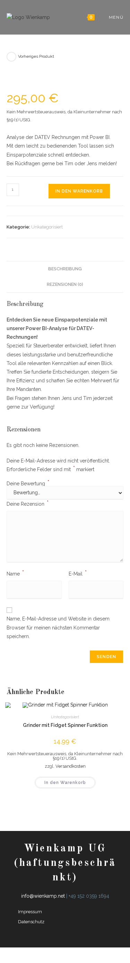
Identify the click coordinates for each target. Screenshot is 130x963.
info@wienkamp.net (43, 896)
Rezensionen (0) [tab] (65, 284)
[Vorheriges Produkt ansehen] (11, 57)
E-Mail (78, 573)
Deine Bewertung (28, 483)
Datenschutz (31, 921)
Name (15, 573)
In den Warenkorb (79, 191)
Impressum (30, 911)
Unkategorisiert (47, 227)
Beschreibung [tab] (65, 268)
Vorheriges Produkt (36, 56)
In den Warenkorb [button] (65, 782)
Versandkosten (70, 766)
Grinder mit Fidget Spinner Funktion (65, 725)
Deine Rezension (28, 503)
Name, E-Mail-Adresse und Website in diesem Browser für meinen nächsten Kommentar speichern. (58, 627)
